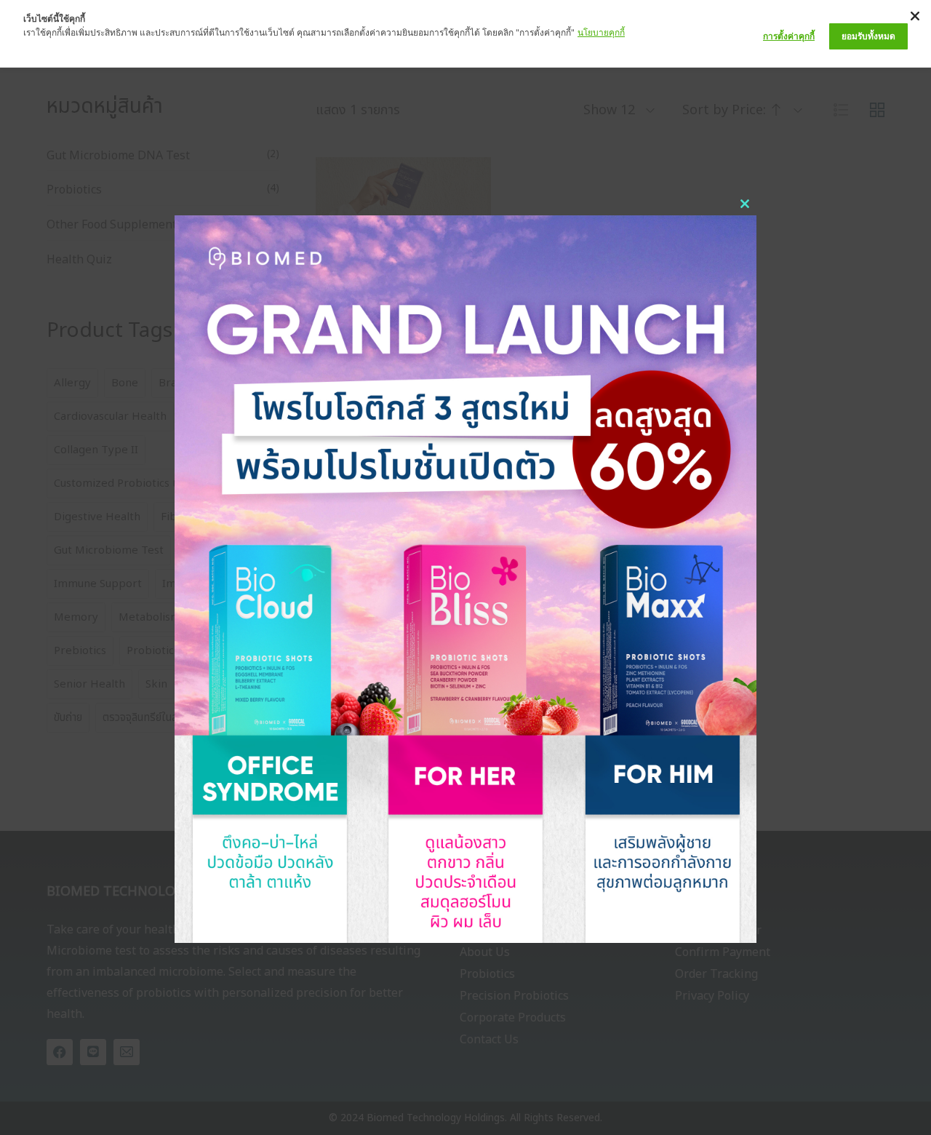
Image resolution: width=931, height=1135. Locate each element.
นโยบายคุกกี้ (601, 32)
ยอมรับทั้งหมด (868, 36)
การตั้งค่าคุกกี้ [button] (789, 36)
